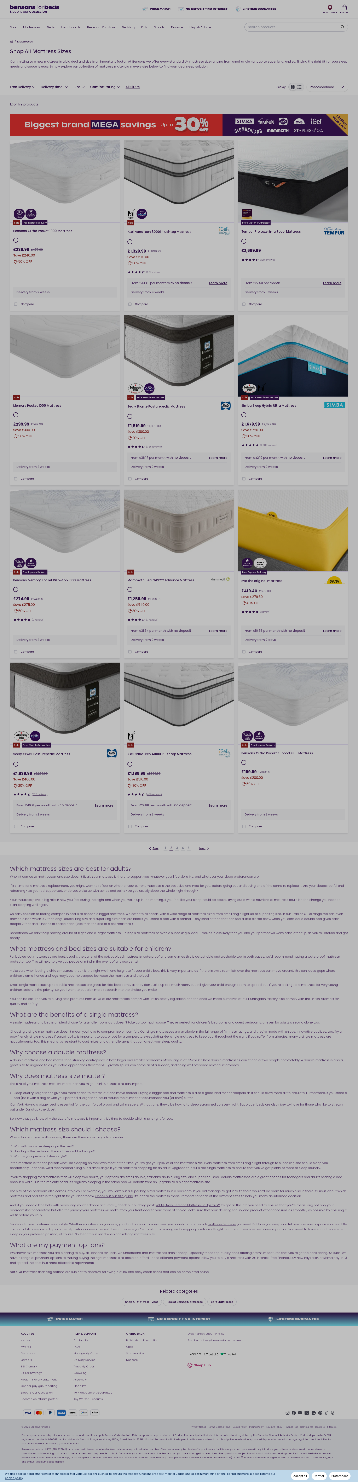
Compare (27, 304)
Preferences (339, 1476)
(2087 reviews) (268, 445)
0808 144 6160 (215, 1334)
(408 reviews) (154, 794)
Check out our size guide (114, 1196)
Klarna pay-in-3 (335, 1258)
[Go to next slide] (115, 181)
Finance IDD (291, 1427)
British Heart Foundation (142, 1340)
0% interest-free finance (270, 1258)
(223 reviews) (154, 272)
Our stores (28, 1353)
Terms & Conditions (219, 1427)
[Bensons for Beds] (35, 9)
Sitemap (331, 1427)
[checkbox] (15, 304)
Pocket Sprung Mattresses (185, 1302)
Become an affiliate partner (39, 1399)
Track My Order (84, 1366)
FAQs (77, 1347)
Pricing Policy (256, 1427)
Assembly (80, 1380)
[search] (342, 27)
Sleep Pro (80, 1386)
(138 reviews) (267, 259)
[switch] (296, 87)
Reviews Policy (274, 1427)
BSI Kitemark (29, 1366)
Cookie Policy (240, 1427)
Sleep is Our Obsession (37, 1393)
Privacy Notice (198, 1427)
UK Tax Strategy (31, 1373)
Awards (26, 1347)
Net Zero (132, 1360)
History (25, 1340)
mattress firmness (222, 1224)
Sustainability (135, 1353)
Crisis (129, 1347)
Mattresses (25, 41)
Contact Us (81, 1340)
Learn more (218, 283)
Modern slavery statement (39, 1380)
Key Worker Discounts (88, 1399)
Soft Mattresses (222, 1302)
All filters (133, 87)
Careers (26, 1360)
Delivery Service (85, 1360)
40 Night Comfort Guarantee (93, 1393)
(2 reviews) (38, 619)
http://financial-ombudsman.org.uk (256, 1457)
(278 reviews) (39, 794)
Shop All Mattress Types (141, 1302)
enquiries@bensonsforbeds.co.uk (218, 1340)
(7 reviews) (152, 619)
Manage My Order (86, 1353)
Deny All (319, 1476)
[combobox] (327, 87)
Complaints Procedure (312, 1427)
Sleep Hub (202, 1365)
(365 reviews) (154, 446)
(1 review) (265, 611)
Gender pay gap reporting (39, 1386)
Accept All (300, 1476)
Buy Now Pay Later (304, 1258)
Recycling (80, 1373)
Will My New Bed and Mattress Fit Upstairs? (188, 1205)
